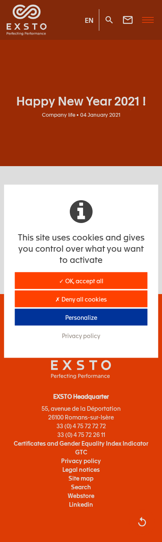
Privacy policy (81, 335)
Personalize (81, 317)
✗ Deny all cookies (81, 298)
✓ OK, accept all (81, 280)
